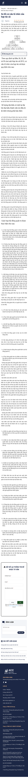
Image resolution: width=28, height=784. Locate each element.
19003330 (8, 689)
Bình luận (21, 632)
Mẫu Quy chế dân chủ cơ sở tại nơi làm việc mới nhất (13, 656)
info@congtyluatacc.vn (10, 700)
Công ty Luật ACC (9, 695)
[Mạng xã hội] (3, 682)
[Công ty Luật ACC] (3, 3)
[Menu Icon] (22, 3)
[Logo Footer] (10, 671)
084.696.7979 (9, 692)
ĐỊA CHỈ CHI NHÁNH (7, 714)
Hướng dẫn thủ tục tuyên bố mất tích (9, 645)
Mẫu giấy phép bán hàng (6, 648)
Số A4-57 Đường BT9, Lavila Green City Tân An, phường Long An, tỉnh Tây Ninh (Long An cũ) (12, 753)
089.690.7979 (8, 703)
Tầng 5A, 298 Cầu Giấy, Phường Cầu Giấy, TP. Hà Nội (13, 760)
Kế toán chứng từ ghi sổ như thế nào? (10, 652)
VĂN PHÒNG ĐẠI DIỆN (7, 733)
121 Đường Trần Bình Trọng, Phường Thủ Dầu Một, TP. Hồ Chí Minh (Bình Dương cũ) (14, 737)
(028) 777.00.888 (11, 697)
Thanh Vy (7, 21)
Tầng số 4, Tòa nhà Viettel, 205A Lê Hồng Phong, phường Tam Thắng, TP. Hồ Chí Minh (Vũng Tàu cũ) (13, 757)
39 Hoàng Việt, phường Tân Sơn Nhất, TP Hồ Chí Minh (14, 679)
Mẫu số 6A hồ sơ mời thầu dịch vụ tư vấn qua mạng (13, 659)
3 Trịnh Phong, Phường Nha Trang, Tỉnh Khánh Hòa (13, 769)
